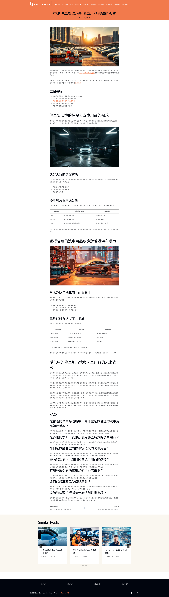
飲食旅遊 (109, 4)
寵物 (71, 4)
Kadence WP (65, 593)
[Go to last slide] (41, 546)
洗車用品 (78, 83)
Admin (44, 556)
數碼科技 (86, 4)
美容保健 (101, 4)
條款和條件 (125, 584)
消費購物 (93, 4)
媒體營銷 (57, 4)
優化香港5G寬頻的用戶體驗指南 (60, 508)
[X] (134, 593)
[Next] (128, 546)
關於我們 (43, 584)
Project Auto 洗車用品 (87, 73)
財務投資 (117, 4)
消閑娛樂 (125, 4)
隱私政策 (97, 584)
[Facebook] (131, 593)
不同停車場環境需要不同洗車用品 (64, 101)
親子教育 (78, 4)
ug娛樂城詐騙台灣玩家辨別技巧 (108, 508)
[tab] (82, 565)
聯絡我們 (70, 584)
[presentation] (52, 536)
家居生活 (65, 4)
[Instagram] (137, 593)
